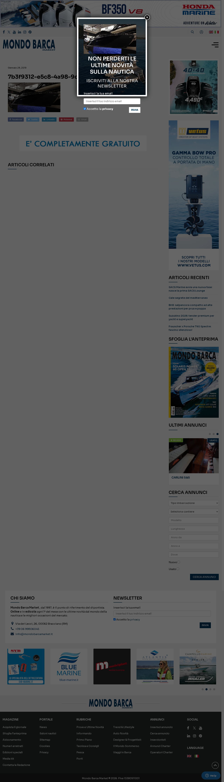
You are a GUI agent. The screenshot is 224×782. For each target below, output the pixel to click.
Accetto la (99, 109)
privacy (107, 109)
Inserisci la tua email (98, 93)
